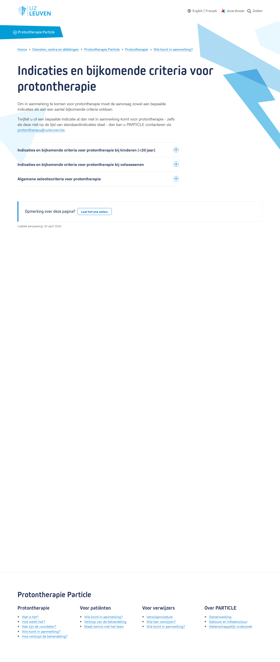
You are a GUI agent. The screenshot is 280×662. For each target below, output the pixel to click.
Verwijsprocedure (160, 616)
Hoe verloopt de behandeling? (45, 636)
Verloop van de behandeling (105, 621)
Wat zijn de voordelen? (39, 626)
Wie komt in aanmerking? (41, 631)
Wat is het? (30, 616)
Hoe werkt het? (33, 621)
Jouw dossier (235, 11)
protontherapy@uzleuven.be (41, 129)
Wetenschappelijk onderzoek (230, 626)
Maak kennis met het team (104, 626)
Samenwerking (220, 616)
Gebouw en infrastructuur (228, 621)
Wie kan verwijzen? (162, 621)
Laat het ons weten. (94, 211)
